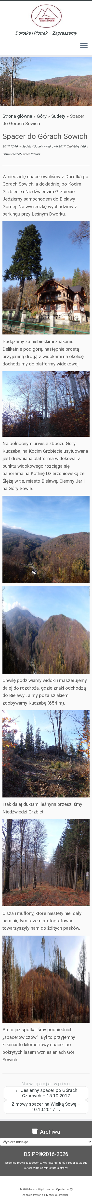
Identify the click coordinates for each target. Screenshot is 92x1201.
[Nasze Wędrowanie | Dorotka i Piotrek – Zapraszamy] (46, 16)
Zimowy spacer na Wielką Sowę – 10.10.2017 (46, 1106)
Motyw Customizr (57, 1195)
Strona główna (17, 116)
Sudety (58, 116)
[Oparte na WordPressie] (71, 1188)
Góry (42, 116)
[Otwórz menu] (84, 46)
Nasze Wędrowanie (41, 1189)
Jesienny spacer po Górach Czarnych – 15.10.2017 (46, 1093)
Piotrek (35, 154)
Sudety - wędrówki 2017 (50, 146)
